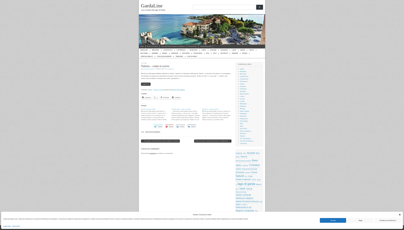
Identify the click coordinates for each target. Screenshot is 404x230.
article (242, 69)
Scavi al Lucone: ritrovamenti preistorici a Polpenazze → (212, 141)
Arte (244, 153)
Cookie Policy (7, 226)
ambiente (239, 153)
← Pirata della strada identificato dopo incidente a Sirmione (160, 141)
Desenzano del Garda (249, 169)
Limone (242, 50)
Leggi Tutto (145, 84)
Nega (360, 220)
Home (142, 46)
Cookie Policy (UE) (205, 46)
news (242, 188)
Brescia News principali (243, 161)
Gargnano (224, 50)
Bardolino (144, 50)
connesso (152, 153)
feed (246, 176)
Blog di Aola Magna (178, 90)
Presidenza (244, 204)
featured (240, 176)
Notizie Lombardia (243, 195)
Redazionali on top (243, 207)
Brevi (255, 160)
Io (236, 184)
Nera (237, 189)
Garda (203, 50)
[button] (400, 215)
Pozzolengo (198, 53)
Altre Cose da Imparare (153, 132)
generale (243, 91)
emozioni (247, 172)
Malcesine (144, 53)
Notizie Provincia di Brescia (247, 201)
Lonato (251, 50)
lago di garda (192, 56)
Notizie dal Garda (241, 192)
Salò (214, 53)
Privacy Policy (16, 226)
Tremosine (179, 56)
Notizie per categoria (244, 198)
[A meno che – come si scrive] (186, 114)
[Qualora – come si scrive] (217, 114)
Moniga (164, 53)
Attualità (251, 153)
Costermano (181, 50)
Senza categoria (245, 131)
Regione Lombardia (245, 211)
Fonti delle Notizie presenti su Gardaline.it (173, 46)
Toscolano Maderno (164, 56)
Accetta (333, 220)
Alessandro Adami (148, 69)
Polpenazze (244, 118)
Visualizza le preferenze (387, 220)
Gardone (213, 50)
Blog (257, 153)
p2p (261, 201)
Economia (240, 172)
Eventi (254, 172)
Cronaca (254, 165)
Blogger (238, 156)
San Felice (224, 53)
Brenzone (155, 50)
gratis (259, 179)
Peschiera (186, 53)
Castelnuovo (168, 50)
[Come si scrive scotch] (156, 114)
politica (238, 204)
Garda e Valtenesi (243, 179)
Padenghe (174, 53)
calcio (238, 165)
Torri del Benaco (146, 56)
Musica (258, 184)
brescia (244, 156)
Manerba (155, 53)
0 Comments (170, 69)
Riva (207, 53)
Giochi (254, 179)
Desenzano (193, 50)
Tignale (244, 53)
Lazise (234, 50)
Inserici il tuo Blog (152, 46)
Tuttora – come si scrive (155, 90)
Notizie (249, 189)
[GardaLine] (202, 22)
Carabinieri (245, 165)
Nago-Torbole (244, 111)
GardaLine (151, 5)
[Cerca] (259, 7)
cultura (238, 169)
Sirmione (235, 53)
